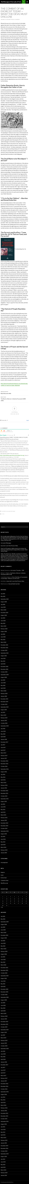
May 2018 (3, 734)
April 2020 (3, 688)
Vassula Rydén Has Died (14, 583)
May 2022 (3, 639)
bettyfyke (11, 19)
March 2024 (3, 609)
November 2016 (4, 763)
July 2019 (3, 712)
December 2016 (4, 761)
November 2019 (4, 701)
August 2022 (4, 631)
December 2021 (4, 645)
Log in (2, 875)
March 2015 (3, 815)
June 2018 (3, 731)
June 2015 (3, 806)
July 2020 (3, 680)
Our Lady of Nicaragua (6, 543)
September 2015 (5, 798)
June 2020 (3, 682)
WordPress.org (4, 883)
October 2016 (4, 766)
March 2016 (3, 782)
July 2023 (3, 618)
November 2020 (4, 669)
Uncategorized (4, 862)
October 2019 (4, 704)
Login (27, 420)
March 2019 (3, 715)
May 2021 (3, 661)
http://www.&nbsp (4, 455)
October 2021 (4, 650)
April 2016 (3, 779)
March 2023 (3, 626)
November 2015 (4, 793)
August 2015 (4, 801)
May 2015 (3, 809)
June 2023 (3, 620)
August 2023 (4, 615)
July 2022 (3, 634)
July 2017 (3, 744)
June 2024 (3, 607)
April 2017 (3, 750)
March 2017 (3, 752)
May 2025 (3, 596)
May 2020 (3, 685)
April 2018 (3, 736)
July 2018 (3, 728)
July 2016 (3, 774)
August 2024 (4, 601)
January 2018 (4, 739)
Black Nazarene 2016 (6, 392)
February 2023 (4, 628)
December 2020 (4, 666)
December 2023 (4, 612)
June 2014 (3, 839)
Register (3, 872)
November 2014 (4, 825)
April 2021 (3, 663)
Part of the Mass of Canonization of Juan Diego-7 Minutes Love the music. (14, 577)
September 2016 (5, 769)
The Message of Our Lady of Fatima (11, 2)
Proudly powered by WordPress (7, 1182)
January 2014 (4, 852)
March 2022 (3, 642)
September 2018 (5, 725)
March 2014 (3, 847)
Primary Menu (27, 2)
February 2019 (4, 717)
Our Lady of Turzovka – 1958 (17, 570)
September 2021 (5, 653)
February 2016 (4, 785)
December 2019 (4, 699)
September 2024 (5, 599)
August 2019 (4, 709)
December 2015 (4, 790)
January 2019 (4, 720)
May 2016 (3, 777)
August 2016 (4, 771)
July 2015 (3, 804)
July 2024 (3, 604)
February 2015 (4, 817)
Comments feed (4, 880)
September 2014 (5, 831)
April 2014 (3, 844)
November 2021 (4, 647)
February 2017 (4, 755)
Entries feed (3, 877)
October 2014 (4, 828)
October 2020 (4, 672)
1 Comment (17, 19)
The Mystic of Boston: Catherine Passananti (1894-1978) (13, 398)
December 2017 (4, 742)
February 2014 (4, 850)
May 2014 (3, 842)
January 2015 (4, 820)
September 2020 (5, 674)
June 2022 (3, 636)
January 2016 (4, 788)
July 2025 (3, 593)
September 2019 (5, 707)
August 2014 (4, 833)
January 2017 (4, 758)
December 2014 (4, 823)
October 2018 (4, 723)
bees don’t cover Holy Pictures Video (9, 545)
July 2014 (3, 836)
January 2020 (4, 696)
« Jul (2, 907)
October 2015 (4, 796)
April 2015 (3, 812)
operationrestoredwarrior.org (16, 455)
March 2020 (3, 690)
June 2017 (3, 747)
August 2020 (4, 677)
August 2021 (4, 655)
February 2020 (4, 693)
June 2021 (3, 658)
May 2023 (3, 623)
